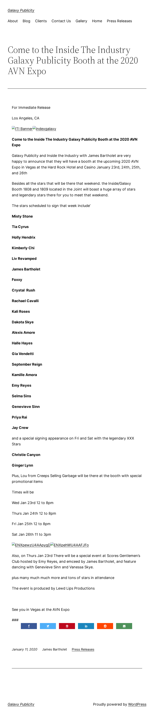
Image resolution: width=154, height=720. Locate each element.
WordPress (137, 704)
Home (97, 21)
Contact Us (61, 21)
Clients (41, 21)
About (13, 21)
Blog (26, 21)
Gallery (81, 21)
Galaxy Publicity (21, 10)
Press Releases (119, 21)
